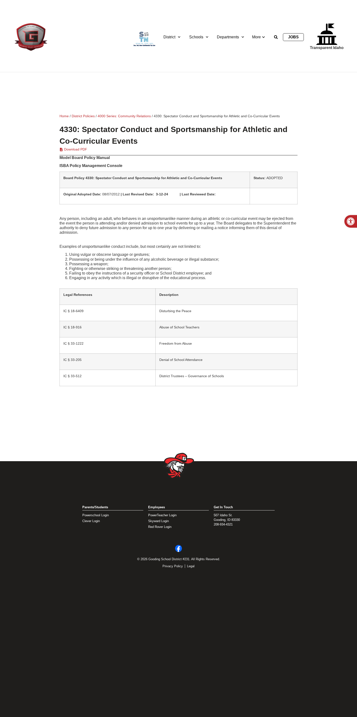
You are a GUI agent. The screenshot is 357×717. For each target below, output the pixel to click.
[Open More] (263, 37)
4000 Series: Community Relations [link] (124, 116)
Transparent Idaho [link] (327, 48)
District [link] (169, 37)
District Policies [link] (83, 116)
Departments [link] (228, 37)
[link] (350, 221)
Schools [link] (196, 37)
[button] (275, 37)
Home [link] (64, 116)
